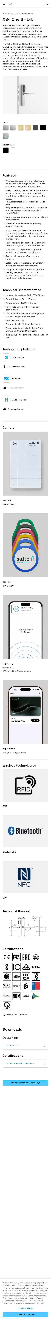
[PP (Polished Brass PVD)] (28, 128)
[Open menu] (47, 4)
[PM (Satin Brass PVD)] (21, 128)
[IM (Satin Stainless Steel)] (6, 128)
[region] (25, 1299)
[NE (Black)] (43, 128)
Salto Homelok (19, 399)
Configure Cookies (25, 1308)
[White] (13, 150)
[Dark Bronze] (35, 128)
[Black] (6, 150)
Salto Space (18, 357)
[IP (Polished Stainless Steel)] (13, 128)
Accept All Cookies (25, 1314)
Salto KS (16, 378)
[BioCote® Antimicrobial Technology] (6, 136)
